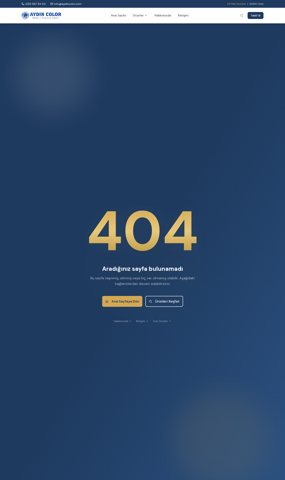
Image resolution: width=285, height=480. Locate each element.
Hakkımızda (163, 15)
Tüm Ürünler (160, 321)
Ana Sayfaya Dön (125, 301)
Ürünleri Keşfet (167, 301)
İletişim (183, 15)
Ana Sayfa (118, 15)
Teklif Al (255, 15)
